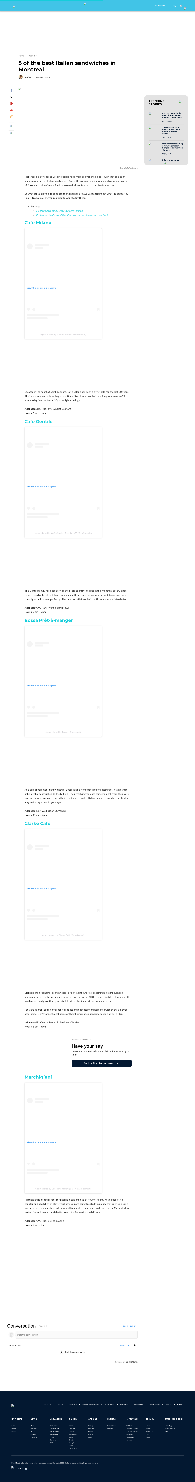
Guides (148, 1428)
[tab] (15, 1345)
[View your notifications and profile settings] (135, 1345)
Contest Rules (154, 1404)
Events (71, 1440)
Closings (72, 1431)
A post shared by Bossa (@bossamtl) (63, 732)
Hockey (90, 1426)
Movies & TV (35, 1437)
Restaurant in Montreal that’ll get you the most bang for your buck (72, 214)
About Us (47, 1404)
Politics (13, 1431)
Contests (129, 1440)
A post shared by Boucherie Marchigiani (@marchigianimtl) (63, 1189)
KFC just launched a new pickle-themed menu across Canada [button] (172, 115)
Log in (125, 1326)
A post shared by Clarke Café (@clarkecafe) (63, 935)
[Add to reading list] (11, 133)
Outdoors (129, 1426)
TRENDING (157, 103)
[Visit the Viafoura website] (131, 1362)
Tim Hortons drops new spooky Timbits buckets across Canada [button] (172, 131)
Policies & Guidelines (91, 1404)
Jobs (166, 1431)
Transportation (54, 1431)
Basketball (91, 1428)
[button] (155, 116)
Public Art (53, 1437)
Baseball (91, 1431)
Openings (72, 1428)
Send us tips (138, 1404)
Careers (180, 1404)
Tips (147, 1434)
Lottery (13, 1428)
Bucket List (149, 1431)
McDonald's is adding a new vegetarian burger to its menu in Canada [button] (172, 147)
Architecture (54, 1434)
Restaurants (73, 1434)
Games (168, 1404)
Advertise (73, 1404)
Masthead (124, 1404)
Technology (168, 1426)
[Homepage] (17, 1404)
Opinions (53, 1440)
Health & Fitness (132, 1428)
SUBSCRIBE (161, 6)
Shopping (129, 1434)
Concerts (110, 1428)
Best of (71, 1437)
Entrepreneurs (170, 1428)
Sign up (133, 1326)
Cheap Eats (72, 1443)
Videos (148, 1437)
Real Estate (53, 1426)
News (13, 1426)
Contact (60, 1404)
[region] (72, 1344)
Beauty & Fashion (132, 1431)
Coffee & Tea (73, 1448)
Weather (33, 1428)
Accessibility (109, 1404)
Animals (33, 1434)
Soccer (90, 1437)
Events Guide (111, 1426)
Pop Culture (130, 1437)
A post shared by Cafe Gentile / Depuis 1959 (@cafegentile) (63, 533)
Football (91, 1434)
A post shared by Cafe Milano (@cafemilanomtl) (63, 334)
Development (54, 1428)
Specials (71, 1445)
